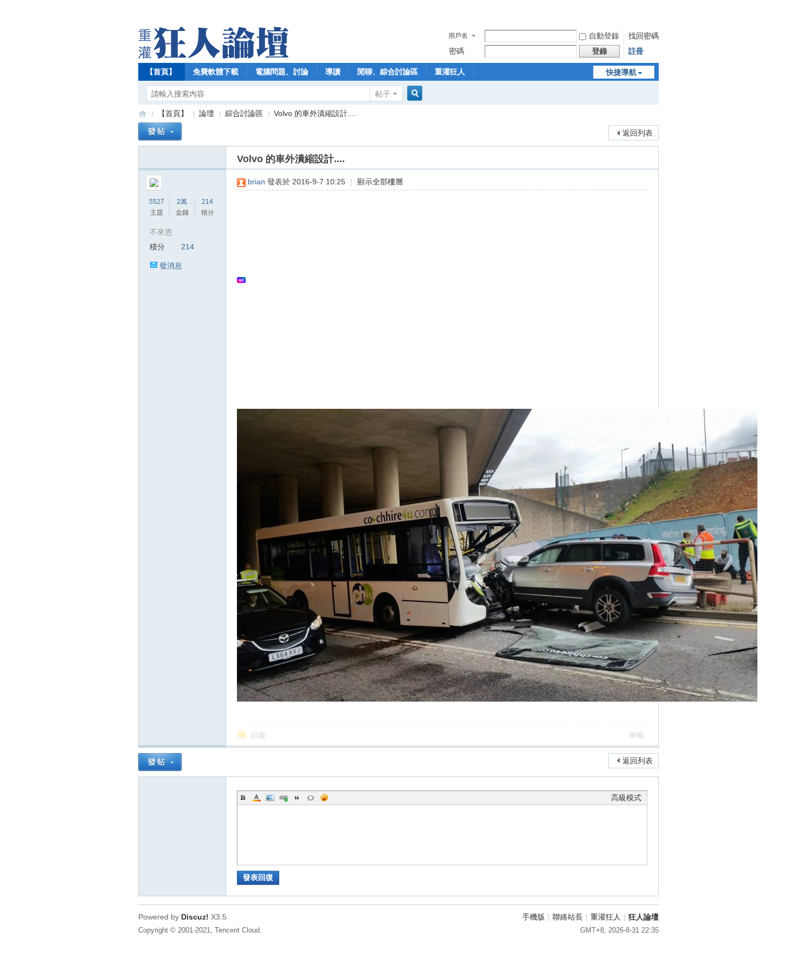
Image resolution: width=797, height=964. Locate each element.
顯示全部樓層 (380, 181)
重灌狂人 (450, 71)
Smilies (324, 797)
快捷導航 (621, 72)
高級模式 (626, 797)
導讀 (332, 71)
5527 (156, 201)
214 (207, 201)
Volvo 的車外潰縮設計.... (315, 113)
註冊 (636, 51)
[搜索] (413, 93)
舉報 (636, 735)
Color (256, 797)
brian (256, 181)
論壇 (206, 113)
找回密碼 (643, 35)
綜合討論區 (244, 113)
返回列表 (637, 132)
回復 (258, 735)
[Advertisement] (437, 280)
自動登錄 (604, 35)
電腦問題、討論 (281, 71)
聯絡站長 (567, 916)
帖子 (382, 93)
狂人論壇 (643, 916)
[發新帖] (160, 131)
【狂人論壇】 (142, 113)
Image (270, 797)
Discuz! (195, 916)
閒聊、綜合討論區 (387, 71)
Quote (297, 797)
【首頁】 (161, 71)
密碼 (456, 51)
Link (283, 797)
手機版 (533, 916)
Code (310, 797)
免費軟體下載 (216, 71)
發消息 (170, 265)
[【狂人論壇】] (213, 56)
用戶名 (458, 36)
